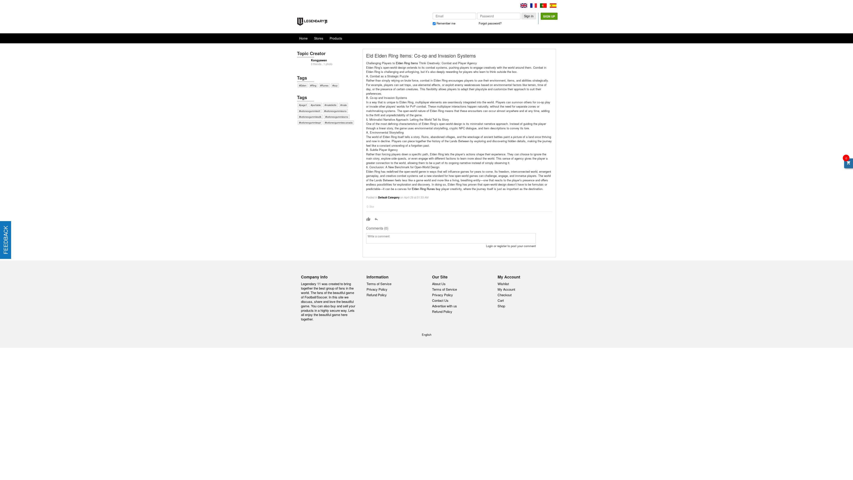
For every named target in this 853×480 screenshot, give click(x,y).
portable (316, 105)
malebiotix (331, 105)
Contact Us (440, 300)
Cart (501, 300)
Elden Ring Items (407, 63)
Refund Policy (377, 294)
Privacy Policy (377, 289)
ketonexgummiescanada (339, 122)
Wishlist (503, 283)
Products (336, 38)
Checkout (505, 294)
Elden (303, 85)
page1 (303, 105)
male (344, 105)
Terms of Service (379, 283)
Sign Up (549, 16)
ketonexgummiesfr (310, 111)
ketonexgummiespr (310, 122)
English (426, 334)
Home (303, 38)
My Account (506, 289)
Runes (325, 85)
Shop (501, 306)
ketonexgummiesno (336, 111)
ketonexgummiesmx (337, 116)
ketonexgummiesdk (310, 116)
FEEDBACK (5, 240)
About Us (439, 284)
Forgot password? (490, 23)
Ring (313, 85)
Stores (318, 38)
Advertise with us (444, 306)
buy (336, 85)
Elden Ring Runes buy (426, 189)
